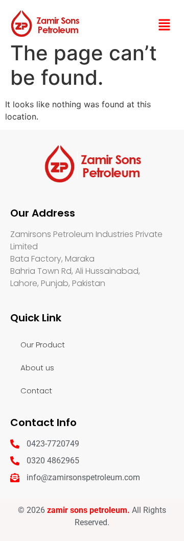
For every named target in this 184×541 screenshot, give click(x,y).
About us (37, 367)
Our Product (42, 344)
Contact (36, 390)
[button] (164, 26)
